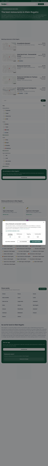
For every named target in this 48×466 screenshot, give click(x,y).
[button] (24, 230)
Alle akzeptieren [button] (36, 241)
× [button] (43, 222)
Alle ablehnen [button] (23, 241)
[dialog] (24, 233)
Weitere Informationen (24, 228)
